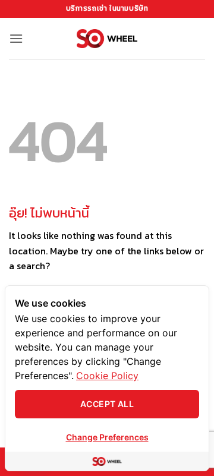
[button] (16, 38)
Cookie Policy (107, 376)
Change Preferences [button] (107, 437)
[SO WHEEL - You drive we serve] (107, 38)
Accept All (107, 404)
